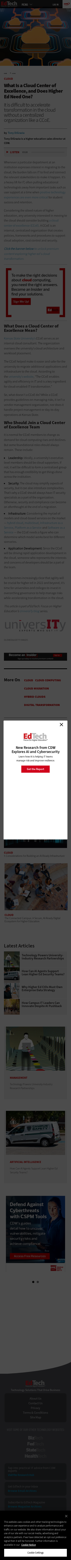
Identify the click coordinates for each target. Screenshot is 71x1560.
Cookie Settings (35, 1552)
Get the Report (35, 769)
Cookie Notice (28, 1544)
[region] (35, 1535)
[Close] (66, 1516)
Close (61, 725)
